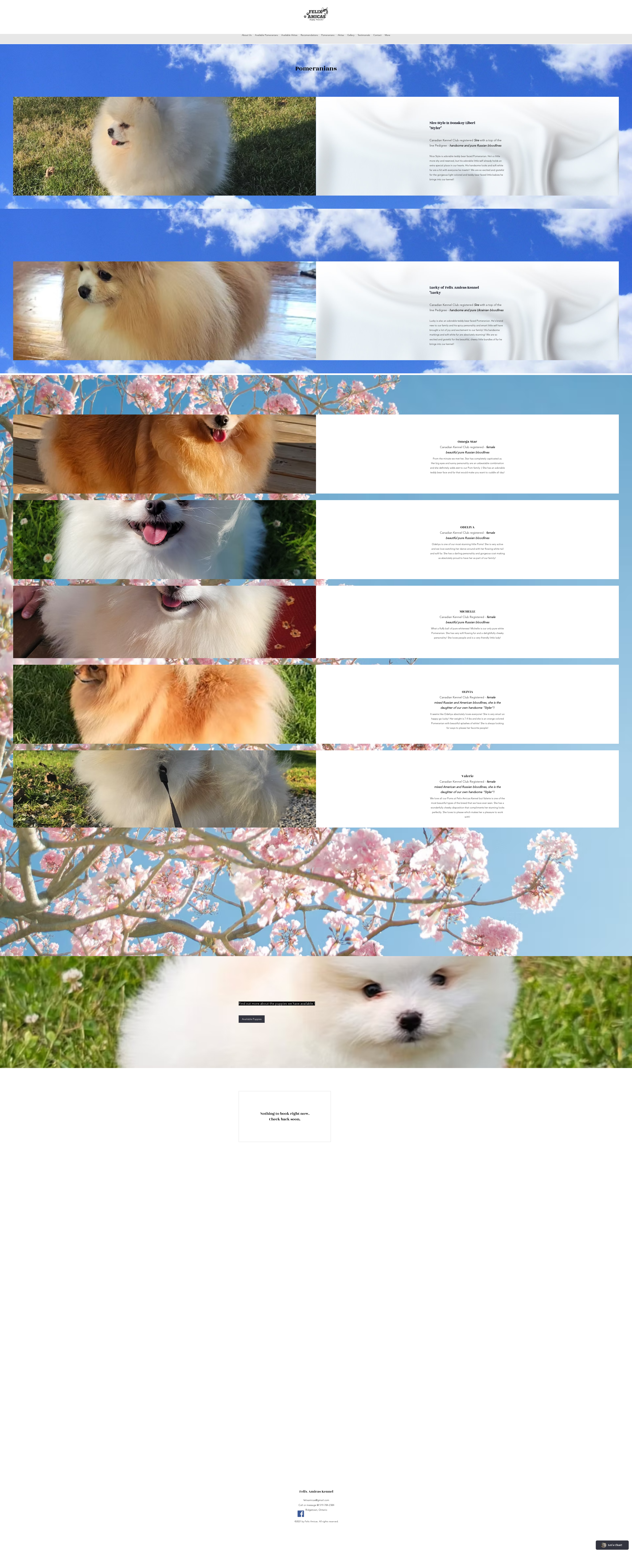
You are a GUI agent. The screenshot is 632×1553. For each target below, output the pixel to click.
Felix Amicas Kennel (316, 1491)
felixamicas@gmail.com (316, 1500)
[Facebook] (301, 1514)
